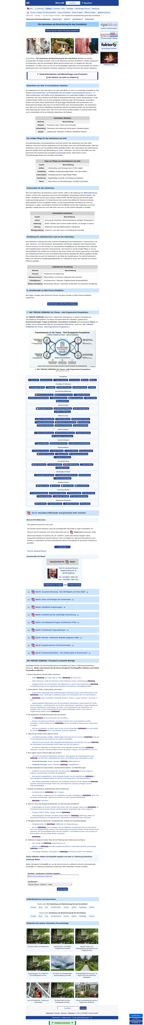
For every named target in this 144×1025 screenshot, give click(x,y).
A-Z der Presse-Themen (51, 15)
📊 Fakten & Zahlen (67, 485)
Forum (43, 12)
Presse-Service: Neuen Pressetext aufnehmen (62, 30)
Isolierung (89, 19)
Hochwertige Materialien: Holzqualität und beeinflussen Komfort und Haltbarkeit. (62, 851)
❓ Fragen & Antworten (60, 380)
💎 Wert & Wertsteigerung (81, 408)
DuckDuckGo (56, 907)
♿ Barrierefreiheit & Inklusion (80, 419)
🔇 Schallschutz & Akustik (61, 496)
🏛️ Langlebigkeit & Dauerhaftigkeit (62, 436)
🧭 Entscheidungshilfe (75, 398)
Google (33, 907)
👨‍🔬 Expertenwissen (46, 380)
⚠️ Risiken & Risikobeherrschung (38, 398)
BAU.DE (60, 3)
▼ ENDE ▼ (136, 1023)
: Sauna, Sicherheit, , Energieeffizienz (55, 764)
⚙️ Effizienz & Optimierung (62, 411)
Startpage (82, 907)
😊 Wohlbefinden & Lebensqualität (66, 422)
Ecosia (66, 907)
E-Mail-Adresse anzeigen (53, 585)
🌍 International (85, 503)
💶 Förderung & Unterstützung (78, 454)
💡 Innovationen (74, 380)
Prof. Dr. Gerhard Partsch (36, 551)
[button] (62, 547)
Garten (66, 19)
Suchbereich (32, 882)
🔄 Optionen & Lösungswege (63, 394)
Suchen (83, 1008)
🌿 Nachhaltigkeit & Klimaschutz (44, 475)
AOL (46, 907)
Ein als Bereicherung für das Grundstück (50, 718)
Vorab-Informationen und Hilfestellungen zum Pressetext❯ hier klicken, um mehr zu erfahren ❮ (63, 75)
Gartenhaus (77, 19)
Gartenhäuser (87, 97)
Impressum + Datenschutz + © (72, 1018)
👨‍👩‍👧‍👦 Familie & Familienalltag (45, 425)
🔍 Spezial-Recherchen (54, 503)
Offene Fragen (90, 12)
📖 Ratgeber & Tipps (42, 485)
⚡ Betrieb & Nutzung (57, 451)
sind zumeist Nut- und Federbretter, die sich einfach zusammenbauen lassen (61, 93)
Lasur (60, 150)
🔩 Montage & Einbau (62, 467)
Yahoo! (91, 907)
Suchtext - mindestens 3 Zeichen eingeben (44, 873)
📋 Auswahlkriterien (62, 401)
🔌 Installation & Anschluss (62, 457)
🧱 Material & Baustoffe (83, 433)
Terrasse (33, 244)
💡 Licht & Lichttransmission (79, 496)
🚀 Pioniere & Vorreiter (74, 493)
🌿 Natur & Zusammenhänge (62, 478)
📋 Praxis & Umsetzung (39, 464)
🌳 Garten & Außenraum (63, 419)
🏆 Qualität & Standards (64, 387)
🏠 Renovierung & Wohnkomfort (65, 433)
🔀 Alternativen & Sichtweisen (44, 394)
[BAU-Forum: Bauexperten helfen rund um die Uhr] (28, 12)
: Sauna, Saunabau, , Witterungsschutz (56, 761)
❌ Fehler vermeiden (86, 464)
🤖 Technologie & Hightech (57, 493)
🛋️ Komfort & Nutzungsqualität (44, 422)
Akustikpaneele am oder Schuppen (48, 792)
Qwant (74, 907)
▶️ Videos (93, 380)
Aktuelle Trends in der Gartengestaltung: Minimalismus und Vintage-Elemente (87, 948)
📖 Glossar (85, 380)
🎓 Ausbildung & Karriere (71, 503)
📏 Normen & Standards (44, 496)
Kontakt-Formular (74, 585)
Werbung (95, 8)
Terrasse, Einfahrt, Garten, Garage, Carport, (51, 812)
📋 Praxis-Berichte (40, 503)
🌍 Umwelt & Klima (84, 475)
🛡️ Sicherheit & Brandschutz (58, 443)
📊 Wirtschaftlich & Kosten (44, 408)
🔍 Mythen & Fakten (90, 398)
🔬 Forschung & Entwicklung (39, 493)
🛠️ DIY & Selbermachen (54, 464)
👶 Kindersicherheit (83, 422)
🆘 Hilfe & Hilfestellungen (71, 464)
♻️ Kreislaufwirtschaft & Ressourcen (66, 475)
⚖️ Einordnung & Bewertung (58, 398)
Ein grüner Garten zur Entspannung (38, 946)
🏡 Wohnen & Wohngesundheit (45, 419)
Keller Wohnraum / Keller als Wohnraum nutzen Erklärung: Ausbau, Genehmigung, (63, 681)
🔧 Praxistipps (50, 387)
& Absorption (40, 800)
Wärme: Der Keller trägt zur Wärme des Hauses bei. (56, 678)
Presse (48, 8)
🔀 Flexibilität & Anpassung (45, 454)
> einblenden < (136, 1015)
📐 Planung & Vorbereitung (40, 451)
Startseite (49, 1013)
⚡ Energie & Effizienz (42, 443)
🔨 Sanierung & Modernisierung (44, 433)
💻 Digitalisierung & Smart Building (79, 443)
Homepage (82, 8)
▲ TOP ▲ (136, 1019)
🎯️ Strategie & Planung (79, 387)
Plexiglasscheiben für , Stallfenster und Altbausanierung (54, 824)
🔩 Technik (92, 387)
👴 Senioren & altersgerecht (63, 425)
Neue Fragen (77, 12)
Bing (40, 907)
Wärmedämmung (90, 193)
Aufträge (69, 8)
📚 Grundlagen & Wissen (37, 387)
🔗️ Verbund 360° (33, 380)
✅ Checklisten (55, 485)
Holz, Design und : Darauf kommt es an (49, 843)
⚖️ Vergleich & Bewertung (81, 394)
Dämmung (56, 19)
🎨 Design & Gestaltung (80, 425)
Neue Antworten (64, 12)
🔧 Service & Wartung (71, 451)
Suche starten (62, 889)
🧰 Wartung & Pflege (61, 454)
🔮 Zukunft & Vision (88, 493)
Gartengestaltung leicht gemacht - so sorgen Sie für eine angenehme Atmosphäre (87, 975)
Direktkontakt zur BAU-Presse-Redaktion (62, 304)
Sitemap (71, 1013)
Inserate (59, 8)
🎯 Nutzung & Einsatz (86, 451)
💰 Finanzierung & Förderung (62, 408)
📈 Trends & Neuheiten (81, 485)
